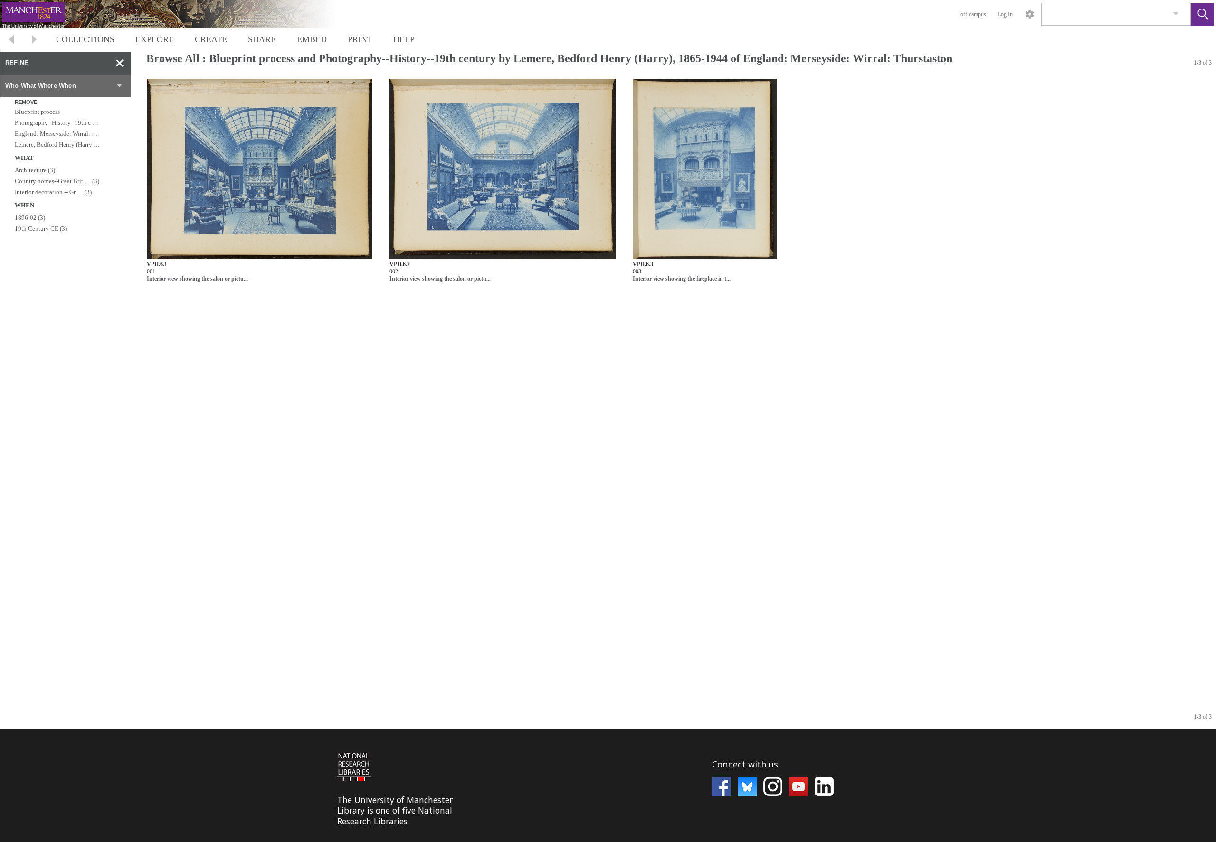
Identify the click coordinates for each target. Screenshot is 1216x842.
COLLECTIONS (85, 39)
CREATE (211, 39)
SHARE (262, 39)
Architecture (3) (35, 170)
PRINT (360, 39)
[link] (1175, 14)
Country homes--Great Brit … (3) (57, 181)
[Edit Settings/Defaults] (1029, 14)
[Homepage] (179, 14)
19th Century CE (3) (41, 228)
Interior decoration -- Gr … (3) (53, 192)
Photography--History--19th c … (56, 122)
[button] (1202, 14)
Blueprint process (37, 111)
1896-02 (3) (30, 217)
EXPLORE (154, 39)
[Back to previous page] (11, 40)
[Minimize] (119, 63)
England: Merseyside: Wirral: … (56, 133)
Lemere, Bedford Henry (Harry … (57, 144)
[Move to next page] (34, 40)
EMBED (312, 39)
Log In (1005, 14)
